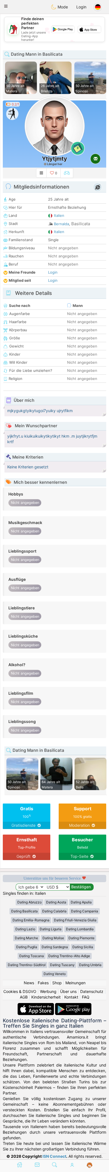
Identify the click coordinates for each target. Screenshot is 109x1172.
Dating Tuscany (62, 965)
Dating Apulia (81, 902)
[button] (6, 6)
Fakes (43, 982)
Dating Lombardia (80, 929)
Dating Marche (26, 938)
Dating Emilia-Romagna (31, 920)
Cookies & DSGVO (19, 991)
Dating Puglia (26, 947)
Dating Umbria (90, 965)
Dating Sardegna (55, 947)
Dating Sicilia (82, 947)
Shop (57, 982)
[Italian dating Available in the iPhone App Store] (36, 1005)
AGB (24, 997)
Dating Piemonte (81, 938)
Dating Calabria (54, 911)
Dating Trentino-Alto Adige (69, 956)
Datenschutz (91, 991)
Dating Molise (53, 938)
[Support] (90, 1165)
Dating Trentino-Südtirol (27, 965)
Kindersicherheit (46, 997)
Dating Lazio (25, 929)
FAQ (85, 997)
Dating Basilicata (24, 911)
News (29, 982)
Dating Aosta (56, 902)
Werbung (48, 991)
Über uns (68, 991)
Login (81, 6)
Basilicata (80, 223)
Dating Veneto (55, 974)
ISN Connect (54, 1156)
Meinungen (75, 982)
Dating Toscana (31, 956)
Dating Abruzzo (29, 902)
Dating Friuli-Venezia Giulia (75, 920)
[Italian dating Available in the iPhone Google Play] (73, 1005)
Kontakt (71, 997)
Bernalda (61, 224)
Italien (59, 215)
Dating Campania (84, 911)
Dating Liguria (50, 929)
